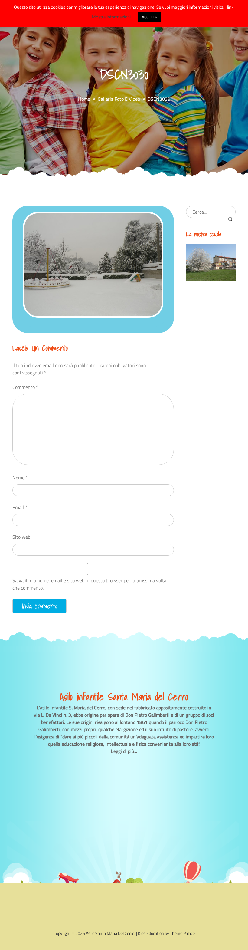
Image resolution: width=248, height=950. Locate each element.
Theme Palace (182, 933)
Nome (20, 477)
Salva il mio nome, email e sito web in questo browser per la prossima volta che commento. (89, 584)
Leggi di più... (124, 751)
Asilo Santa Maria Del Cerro (110, 933)
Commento (25, 387)
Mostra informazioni (111, 17)
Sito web (21, 537)
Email (19, 507)
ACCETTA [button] (149, 17)
